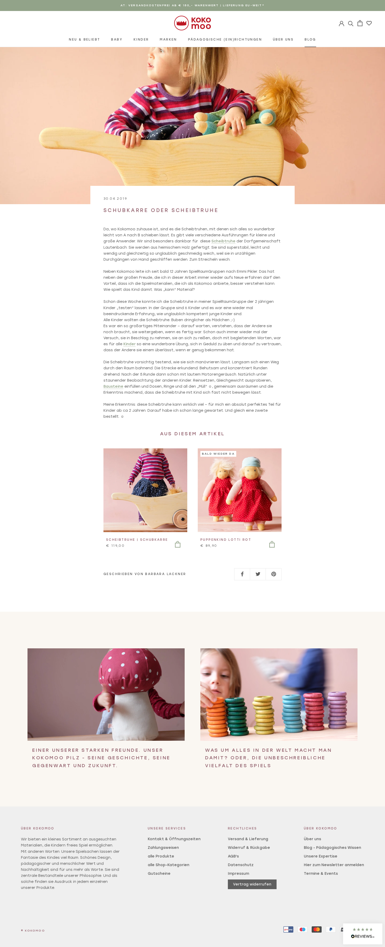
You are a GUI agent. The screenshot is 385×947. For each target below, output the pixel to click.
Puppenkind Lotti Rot (225, 540)
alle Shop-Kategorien (168, 865)
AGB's (233, 856)
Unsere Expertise (320, 856)
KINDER (141, 39)
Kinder (129, 344)
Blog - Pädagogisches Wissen (332, 847)
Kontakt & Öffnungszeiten (174, 839)
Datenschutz (241, 865)
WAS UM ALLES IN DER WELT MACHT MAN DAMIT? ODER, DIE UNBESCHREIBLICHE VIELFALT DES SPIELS (268, 757)
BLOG (310, 39)
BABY (117, 39)
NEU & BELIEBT (84, 39)
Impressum (238, 873)
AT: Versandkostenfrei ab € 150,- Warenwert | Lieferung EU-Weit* (192, 5)
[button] (362, 933)
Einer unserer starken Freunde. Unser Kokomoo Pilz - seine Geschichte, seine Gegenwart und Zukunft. (101, 757)
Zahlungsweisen (163, 847)
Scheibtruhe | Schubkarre (137, 540)
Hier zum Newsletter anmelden (334, 865)
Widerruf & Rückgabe (249, 847)
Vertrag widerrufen (252, 884)
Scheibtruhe (223, 241)
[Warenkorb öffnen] (360, 23)
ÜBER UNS (283, 39)
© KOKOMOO (33, 930)
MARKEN (168, 39)
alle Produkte (161, 856)
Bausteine (113, 386)
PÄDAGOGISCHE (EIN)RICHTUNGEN (225, 39)
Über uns (312, 839)
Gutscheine (159, 873)
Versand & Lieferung (248, 839)
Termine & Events (321, 873)
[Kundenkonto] (351, 23)
